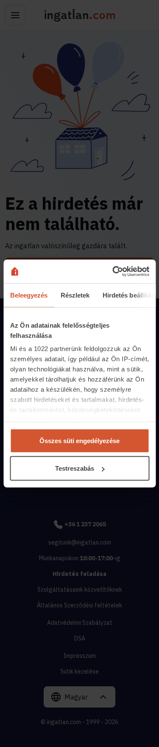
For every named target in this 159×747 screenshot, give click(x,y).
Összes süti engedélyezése (79, 440)
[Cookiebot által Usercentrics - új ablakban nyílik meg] (113, 271)
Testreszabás (74, 468)
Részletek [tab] (74, 294)
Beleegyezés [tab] (28, 294)
